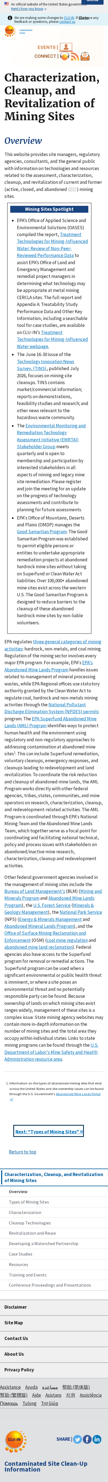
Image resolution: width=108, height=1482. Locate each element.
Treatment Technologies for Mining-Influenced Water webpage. (52, 339)
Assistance (10, 1387)
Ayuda (31, 1387)
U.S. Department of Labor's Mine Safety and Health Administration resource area (51, 1052)
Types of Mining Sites (29, 1202)
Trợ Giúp (49, 1403)
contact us (67, 21)
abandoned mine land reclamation (38, 947)
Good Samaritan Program (42, 532)
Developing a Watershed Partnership (43, 1243)
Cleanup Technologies (30, 1223)
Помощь (9, 1403)
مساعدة (50, 1387)
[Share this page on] (96, 1439)
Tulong (29, 1403)
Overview (18, 1191)
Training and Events (28, 1275)
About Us (14, 1354)
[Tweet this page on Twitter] (77, 1439)
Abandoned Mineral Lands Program (39, 926)
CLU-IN (69, 17)
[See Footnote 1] (72, 189)
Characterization (25, 1212)
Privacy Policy (19, 1370)
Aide (36, 1395)
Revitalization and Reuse (32, 1233)
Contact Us (16, 1338)
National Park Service (81, 912)
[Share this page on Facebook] (87, 1439)
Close (84, 18)
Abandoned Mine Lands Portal (78, 1094)
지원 (70, 1395)
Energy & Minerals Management (50, 919)
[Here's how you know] (54, 6)
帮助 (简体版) (76, 1387)
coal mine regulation (67, 940)
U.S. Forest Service (52, 905)
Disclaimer (15, 1307)
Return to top (22, 1152)
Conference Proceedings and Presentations (50, 1285)
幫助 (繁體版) (14, 1395)
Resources (18, 1264)
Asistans (53, 1395)
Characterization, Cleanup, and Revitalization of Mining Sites (53, 1177)
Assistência (91, 1395)
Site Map (13, 1323)
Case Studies (20, 1254)
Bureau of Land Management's (34, 891)
